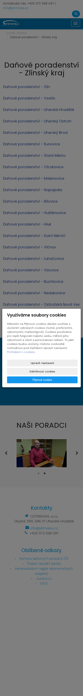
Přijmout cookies (42, 379)
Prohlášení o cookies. (21, 352)
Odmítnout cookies (42, 371)
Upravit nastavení (42, 363)
